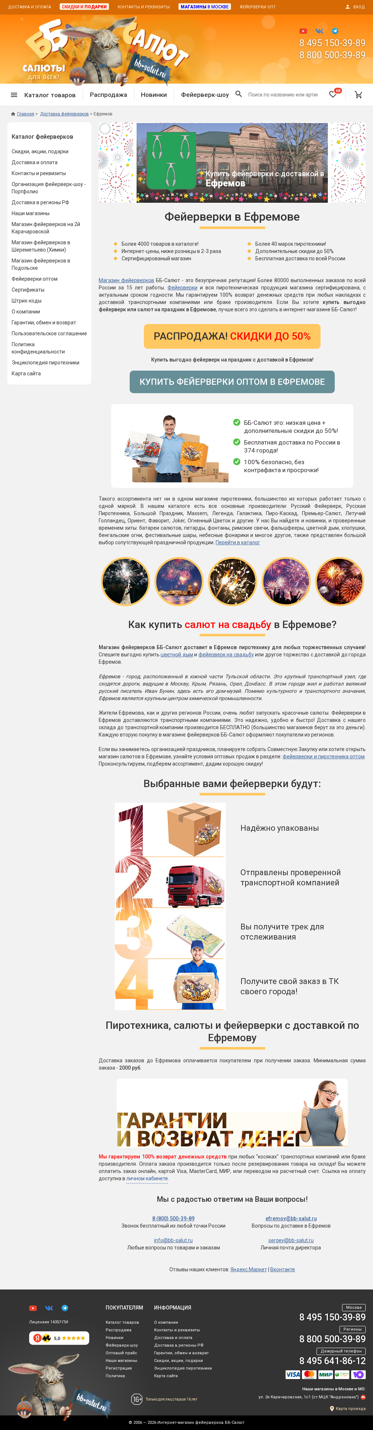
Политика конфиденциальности (38, 348)
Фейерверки (182, 288)
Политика (115, 1376)
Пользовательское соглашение (49, 333)
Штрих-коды (27, 301)
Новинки (154, 94)
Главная (25, 113)
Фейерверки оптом (35, 279)
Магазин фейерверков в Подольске (41, 264)
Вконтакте (282, 1269)
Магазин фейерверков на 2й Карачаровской (46, 227)
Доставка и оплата (29, 7)
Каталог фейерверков (42, 136)
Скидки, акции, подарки (40, 151)
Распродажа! (232, 336)
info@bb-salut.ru (173, 1240)
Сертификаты (28, 290)
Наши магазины (31, 213)
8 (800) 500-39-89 (173, 1218)
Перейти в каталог (238, 542)
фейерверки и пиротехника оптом (324, 756)
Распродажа (108, 94)
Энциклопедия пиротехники (45, 363)
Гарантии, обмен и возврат (44, 322)
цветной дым (177, 654)
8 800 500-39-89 (332, 55)
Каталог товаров (122, 1322)
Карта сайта (26, 373)
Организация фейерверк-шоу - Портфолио (49, 187)
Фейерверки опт (258, 7)
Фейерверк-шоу (205, 94)
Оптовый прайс (121, 1353)
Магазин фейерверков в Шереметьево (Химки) (41, 246)
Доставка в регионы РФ (40, 202)
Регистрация (119, 1368)
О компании (26, 312)
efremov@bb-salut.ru (291, 1218)
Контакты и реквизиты (144, 7)
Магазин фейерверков (126, 280)
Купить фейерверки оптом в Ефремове (232, 382)
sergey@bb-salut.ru (291, 1240)
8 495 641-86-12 (332, 1361)
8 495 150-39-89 (332, 43)
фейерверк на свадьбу (226, 654)
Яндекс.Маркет (249, 1269)
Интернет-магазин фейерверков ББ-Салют (200, 1422)
